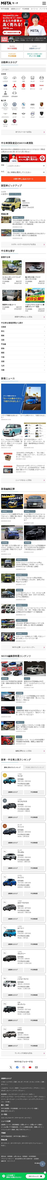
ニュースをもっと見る (23, 480)
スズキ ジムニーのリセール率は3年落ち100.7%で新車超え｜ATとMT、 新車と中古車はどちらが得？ (30, 39)
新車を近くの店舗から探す (34, 55)
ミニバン (30, 1096)
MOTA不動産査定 (6, 1136)
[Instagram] (23, 1067)
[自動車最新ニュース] (10, 1067)
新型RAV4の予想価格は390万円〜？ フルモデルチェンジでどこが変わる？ (34, 683)
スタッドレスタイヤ (7, 1118)
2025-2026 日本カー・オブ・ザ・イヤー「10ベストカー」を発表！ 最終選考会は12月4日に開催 (34, 442)
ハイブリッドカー (22, 1099)
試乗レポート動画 (36, 1124)
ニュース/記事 (5, 1121)
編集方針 (3, 1161)
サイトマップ (11, 1161)
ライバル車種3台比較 (26, 1127)
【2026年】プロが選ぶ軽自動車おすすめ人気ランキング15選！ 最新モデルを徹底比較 (29, 234)
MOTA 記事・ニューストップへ (23, 647)
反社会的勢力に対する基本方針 (24, 1158)
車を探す (34, 47)
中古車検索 (25, 9)
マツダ (26, 1082)
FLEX (3, 1145)
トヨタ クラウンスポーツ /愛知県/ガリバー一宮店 (34, 305)
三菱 (42, 1082)
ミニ (42, 1088)
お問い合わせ (17, 1156)
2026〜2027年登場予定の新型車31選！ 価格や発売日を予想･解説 (11, 683)
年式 (2, 171)
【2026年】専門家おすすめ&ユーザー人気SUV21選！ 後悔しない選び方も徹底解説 (30, 624)
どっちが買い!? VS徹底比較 (9, 1127)
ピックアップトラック (36, 1099)
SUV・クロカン (39, 1096)
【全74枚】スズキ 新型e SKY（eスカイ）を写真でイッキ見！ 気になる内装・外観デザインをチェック (11, 548)
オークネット (5, 1143)
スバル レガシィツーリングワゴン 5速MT (11, 278)
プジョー (21, 1090)
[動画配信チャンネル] (29, 1067)
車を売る (12, 47)
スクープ (27, 678)
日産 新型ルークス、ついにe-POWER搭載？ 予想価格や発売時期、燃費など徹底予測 (30, 740)
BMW (16, 1088)
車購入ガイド (20, 722)
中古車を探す (12, 55)
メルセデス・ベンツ (7, 1088)
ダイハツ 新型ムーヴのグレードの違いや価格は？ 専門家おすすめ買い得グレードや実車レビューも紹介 (30, 727)
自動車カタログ (15, 9)
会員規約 (36, 1158)
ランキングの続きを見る (23, 1053)
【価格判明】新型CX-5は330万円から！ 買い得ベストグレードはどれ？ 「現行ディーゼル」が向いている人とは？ (31, 712)
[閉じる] (45, 1172)
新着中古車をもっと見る (23, 317)
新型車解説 (5, 542)
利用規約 (24, 1156)
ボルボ (3, 1090)
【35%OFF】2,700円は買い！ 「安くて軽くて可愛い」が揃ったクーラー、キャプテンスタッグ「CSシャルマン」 (31, 455)
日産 (15, 1082)
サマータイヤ (19, 1118)
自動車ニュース (6, 1124)
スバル (32, 1082)
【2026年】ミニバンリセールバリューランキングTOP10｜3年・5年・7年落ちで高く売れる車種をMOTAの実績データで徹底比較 (31, 610)
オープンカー (11, 1099)
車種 (2, 165)
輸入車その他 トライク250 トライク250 (32, 278)
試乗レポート (25, 1124)
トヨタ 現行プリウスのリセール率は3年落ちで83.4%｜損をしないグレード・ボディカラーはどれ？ (34, 517)
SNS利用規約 (32, 1156)
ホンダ (20, 1082)
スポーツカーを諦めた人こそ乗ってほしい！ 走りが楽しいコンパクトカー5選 (31, 637)
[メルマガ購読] (36, 1067)
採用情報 (9, 1156)
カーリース (34, 9)
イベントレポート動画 (8, 1129)
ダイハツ (4, 1084)
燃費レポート (38, 1127)
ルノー (9, 1090)
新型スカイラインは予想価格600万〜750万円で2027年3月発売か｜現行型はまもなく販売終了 (35, 547)
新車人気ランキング (7, 1111)
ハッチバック (23, 1094)
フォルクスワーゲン (26, 1088)
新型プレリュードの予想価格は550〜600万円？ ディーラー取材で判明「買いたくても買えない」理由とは (30, 698)
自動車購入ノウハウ (18, 217)
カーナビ (27, 1118)
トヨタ (3, 1082)
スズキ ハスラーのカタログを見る (23, 244)
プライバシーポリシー (7, 1158)
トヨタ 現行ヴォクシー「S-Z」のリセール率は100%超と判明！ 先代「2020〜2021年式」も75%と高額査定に (31, 595)
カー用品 (4, 1114)
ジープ (15, 1090)
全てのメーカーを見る (23, 132)
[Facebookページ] (17, 1067)
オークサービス (16, 1143)
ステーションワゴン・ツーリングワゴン (13, 1096)
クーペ (3, 1099)
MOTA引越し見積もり (20, 1136)
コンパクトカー (13, 1094)
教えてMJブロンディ (22, 1129)
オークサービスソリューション (31, 1143)
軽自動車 (4, 1094)
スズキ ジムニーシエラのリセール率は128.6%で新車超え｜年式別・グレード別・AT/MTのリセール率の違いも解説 (30, 564)
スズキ (37, 1082)
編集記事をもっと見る (23, 751)
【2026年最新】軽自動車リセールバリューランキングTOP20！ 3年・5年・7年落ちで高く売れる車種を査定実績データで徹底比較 (29, 222)
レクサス (9, 1082)
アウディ (36, 1088)
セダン (31, 1094)
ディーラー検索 (32, 1108)
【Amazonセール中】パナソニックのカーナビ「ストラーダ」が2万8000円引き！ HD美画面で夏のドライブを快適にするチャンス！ (31, 467)
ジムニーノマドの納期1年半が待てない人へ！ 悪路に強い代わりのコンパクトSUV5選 (12, 516)
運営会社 (3, 1156)
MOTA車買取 (5, 9)
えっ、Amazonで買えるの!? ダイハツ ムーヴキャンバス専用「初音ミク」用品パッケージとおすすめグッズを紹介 (12, 442)
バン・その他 (5, 1102)
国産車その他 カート (9, 305)
